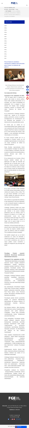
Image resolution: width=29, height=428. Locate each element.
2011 (5, 58)
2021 (5, 36)
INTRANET (18, 419)
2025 (5, 27)
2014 (5, 51)
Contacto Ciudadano (14, 415)
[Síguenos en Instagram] (27, 96)
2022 (5, 34)
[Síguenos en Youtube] (27, 99)
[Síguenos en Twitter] (27, 93)
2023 (5, 32)
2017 (5, 45)
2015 (17, 9)
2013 (5, 53)
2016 (5, 47)
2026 (5, 25)
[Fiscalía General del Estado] (14, 3)
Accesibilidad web (14, 416)
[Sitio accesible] (27, 87)
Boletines (12, 9)
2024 (5, 30)
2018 (5, 43)
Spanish (19, 426)
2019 (5, 40)
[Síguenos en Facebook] (27, 90)
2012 (5, 56)
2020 (5, 38)
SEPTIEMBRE (8, 11)
